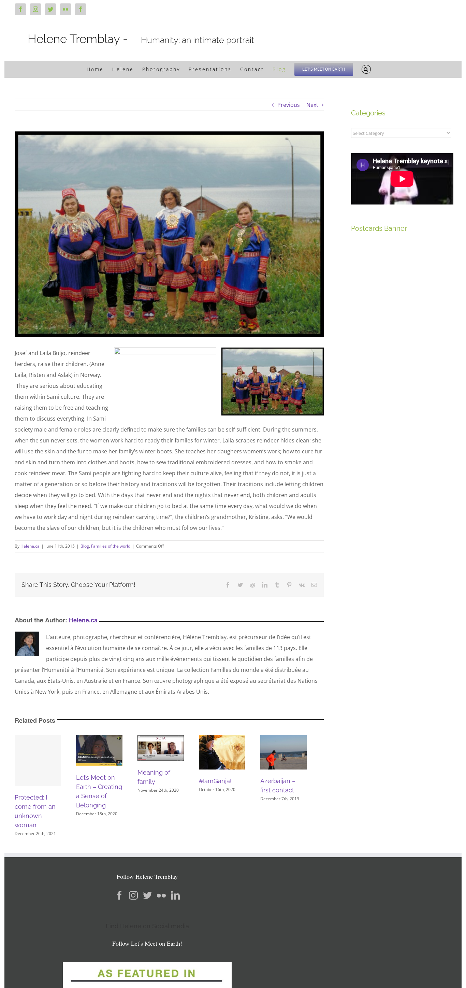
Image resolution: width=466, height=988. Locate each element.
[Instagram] (133, 895)
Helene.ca (30, 546)
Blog (85, 546)
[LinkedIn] (175, 895)
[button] (366, 69)
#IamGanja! (215, 781)
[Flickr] (161, 895)
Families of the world (110, 546)
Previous (288, 105)
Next (312, 105)
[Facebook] (119, 895)
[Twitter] (147, 895)
